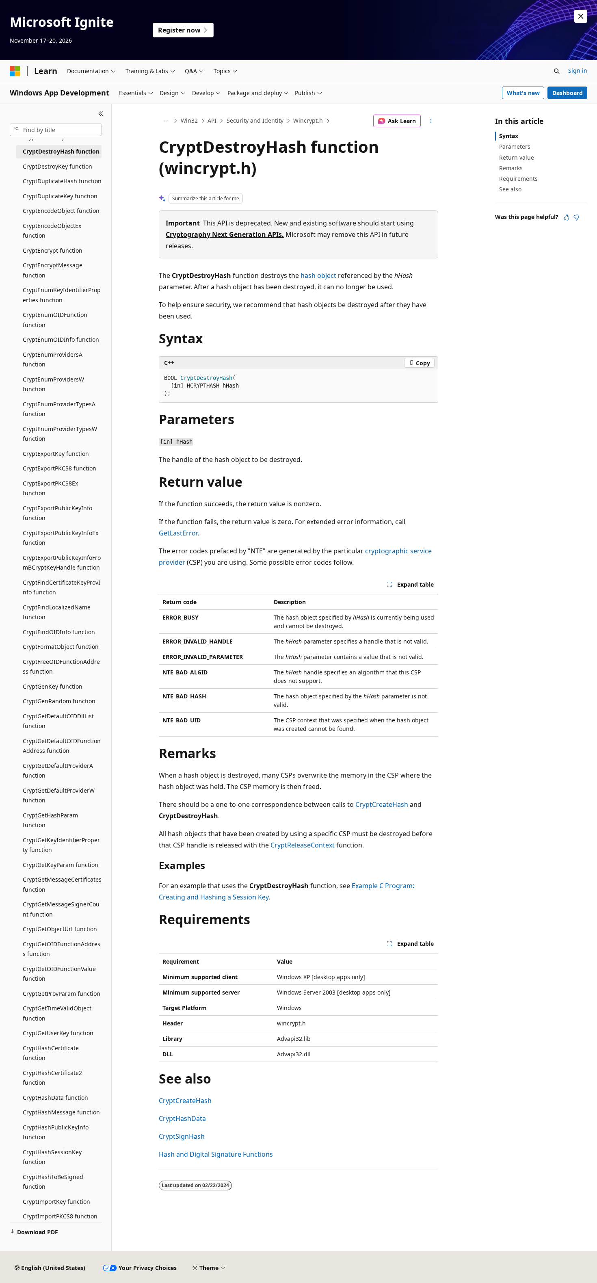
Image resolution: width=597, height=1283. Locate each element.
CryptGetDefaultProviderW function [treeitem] (59, 795)
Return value (516, 157)
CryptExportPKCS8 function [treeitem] (59, 468)
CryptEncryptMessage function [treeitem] (52, 270)
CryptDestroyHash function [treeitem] (61, 151)
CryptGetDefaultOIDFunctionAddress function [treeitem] (62, 746)
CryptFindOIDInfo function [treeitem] (59, 632)
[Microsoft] (15, 71)
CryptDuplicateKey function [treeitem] (60, 196)
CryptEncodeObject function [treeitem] (61, 211)
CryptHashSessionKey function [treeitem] (52, 1157)
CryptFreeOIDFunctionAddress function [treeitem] (61, 667)
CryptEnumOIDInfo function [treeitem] (61, 339)
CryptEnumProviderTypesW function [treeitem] (60, 434)
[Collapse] (101, 113)
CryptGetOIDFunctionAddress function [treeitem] (61, 949)
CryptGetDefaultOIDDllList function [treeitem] (58, 721)
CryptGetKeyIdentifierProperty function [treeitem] (61, 845)
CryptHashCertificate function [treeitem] (51, 1053)
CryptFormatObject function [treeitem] (61, 646)
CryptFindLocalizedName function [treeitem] (57, 612)
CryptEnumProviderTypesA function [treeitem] (59, 409)
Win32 (189, 120)
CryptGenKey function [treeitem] (52, 686)
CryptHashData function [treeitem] (55, 1097)
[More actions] (431, 121)
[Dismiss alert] (580, 16)
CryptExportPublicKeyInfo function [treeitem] (57, 513)
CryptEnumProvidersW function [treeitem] (53, 384)
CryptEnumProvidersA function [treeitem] (52, 359)
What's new (523, 93)
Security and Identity (255, 120)
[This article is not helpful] (576, 217)
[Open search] (557, 71)
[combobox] (56, 130)
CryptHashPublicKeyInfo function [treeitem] (56, 1132)
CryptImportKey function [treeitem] (56, 1201)
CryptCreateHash (381, 804)
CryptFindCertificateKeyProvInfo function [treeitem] (61, 587)
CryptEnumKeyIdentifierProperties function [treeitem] (62, 295)
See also (510, 189)
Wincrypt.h (308, 120)
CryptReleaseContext (302, 845)
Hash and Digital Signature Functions (216, 1154)
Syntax (508, 136)
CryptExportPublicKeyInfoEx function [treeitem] (60, 538)
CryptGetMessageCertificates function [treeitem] (62, 884)
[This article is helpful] (566, 217)
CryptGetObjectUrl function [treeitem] (60, 929)
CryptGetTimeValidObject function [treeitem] (57, 1013)
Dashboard (567, 93)
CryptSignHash (182, 1136)
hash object (318, 275)
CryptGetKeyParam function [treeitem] (60, 865)
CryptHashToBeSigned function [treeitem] (53, 1182)
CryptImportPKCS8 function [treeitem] (60, 1216)
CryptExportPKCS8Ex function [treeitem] (50, 488)
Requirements (518, 178)
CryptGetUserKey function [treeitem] (58, 1033)
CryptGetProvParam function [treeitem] (61, 993)
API (212, 120)
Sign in (577, 70)
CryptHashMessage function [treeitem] (61, 1112)
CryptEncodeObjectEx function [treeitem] (52, 231)
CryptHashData (182, 1118)
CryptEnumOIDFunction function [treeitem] (55, 320)
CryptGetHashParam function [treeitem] (50, 820)
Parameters (514, 146)
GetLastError (178, 533)
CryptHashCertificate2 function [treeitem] (52, 1078)
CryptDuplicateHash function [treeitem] (62, 181)
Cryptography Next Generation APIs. (225, 234)
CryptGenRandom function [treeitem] (59, 701)
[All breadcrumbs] (166, 121)
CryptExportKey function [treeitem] (56, 453)
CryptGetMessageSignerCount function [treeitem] (61, 909)
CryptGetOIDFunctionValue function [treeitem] (59, 974)
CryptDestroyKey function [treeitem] (57, 166)
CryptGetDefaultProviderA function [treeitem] (58, 771)
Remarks (511, 168)
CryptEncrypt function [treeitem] (52, 250)
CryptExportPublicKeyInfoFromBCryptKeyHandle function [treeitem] (62, 563)
